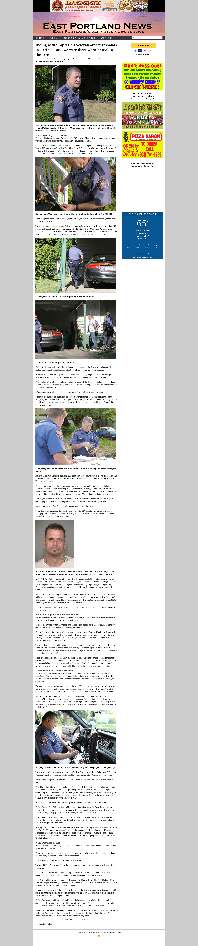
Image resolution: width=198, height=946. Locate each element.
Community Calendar (79, 38)
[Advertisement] (142, 192)
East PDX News (101, 932)
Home (40, 38)
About (54, 38)
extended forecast (142, 253)
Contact (107, 38)
